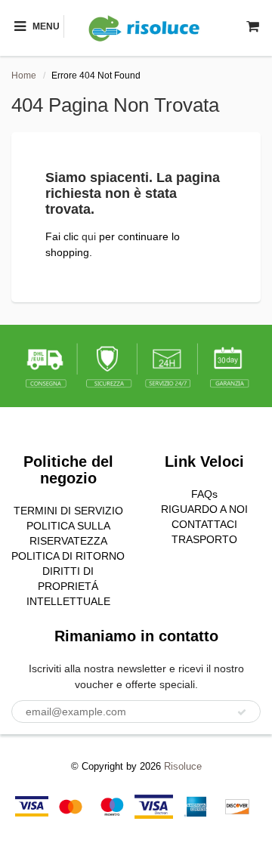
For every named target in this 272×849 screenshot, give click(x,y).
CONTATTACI (204, 524)
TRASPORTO (204, 539)
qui (90, 236)
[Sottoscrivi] (241, 712)
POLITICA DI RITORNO (68, 556)
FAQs (204, 494)
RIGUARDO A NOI (204, 509)
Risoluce (183, 766)
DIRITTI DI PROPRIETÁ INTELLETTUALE (68, 586)
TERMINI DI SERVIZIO (68, 511)
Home (23, 75)
